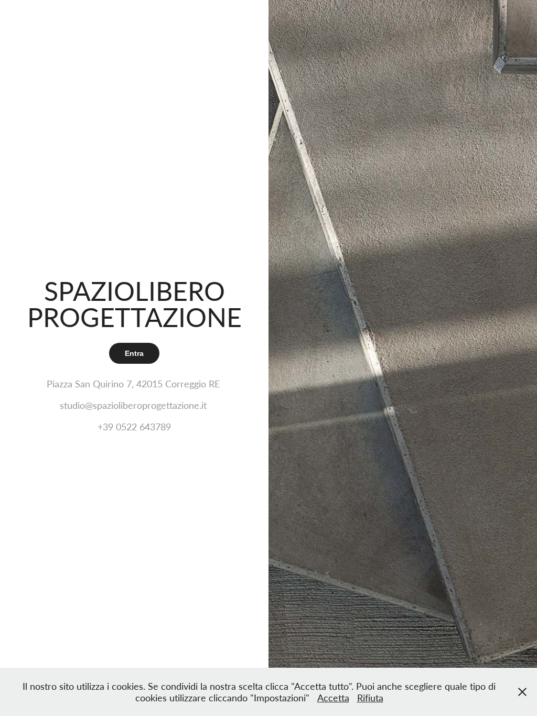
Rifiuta (370, 697)
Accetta (333, 697)
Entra (134, 353)
